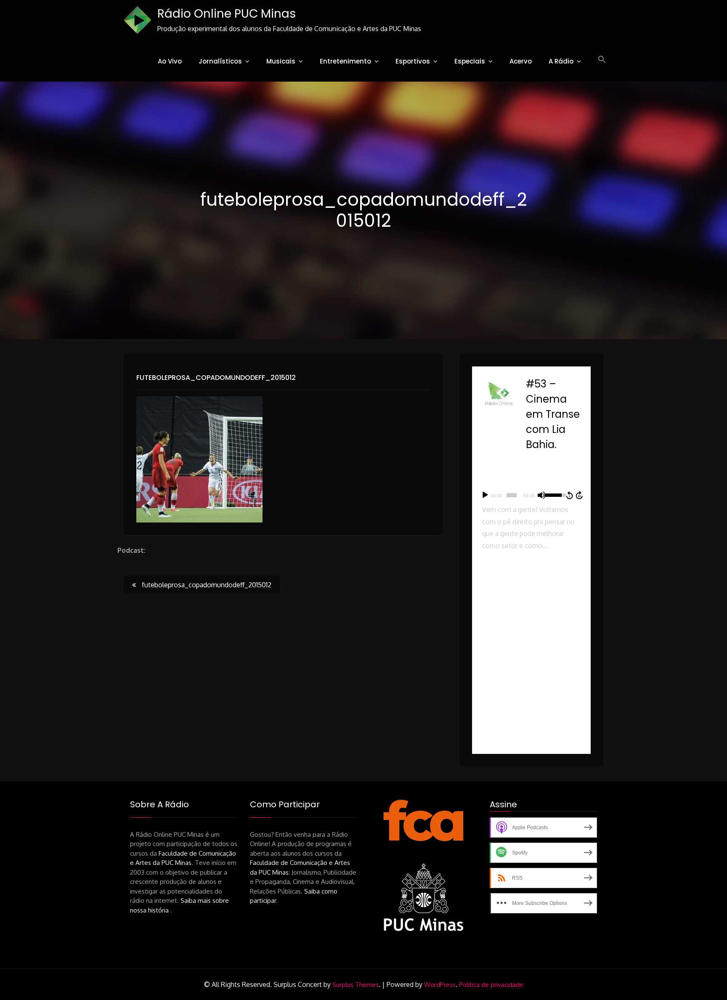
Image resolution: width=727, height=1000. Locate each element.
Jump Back (569, 495)
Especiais (469, 61)
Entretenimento (345, 61)
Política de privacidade (491, 985)
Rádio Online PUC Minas (226, 13)
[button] (602, 60)
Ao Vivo (170, 61)
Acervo (520, 61)
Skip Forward (580, 495)
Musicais (280, 61)
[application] (531, 495)
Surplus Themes (355, 985)
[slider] (512, 495)
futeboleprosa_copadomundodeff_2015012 (216, 377)
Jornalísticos (220, 61)
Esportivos (412, 61)
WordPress (440, 985)
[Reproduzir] (485, 495)
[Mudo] (541, 495)
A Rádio (561, 61)
